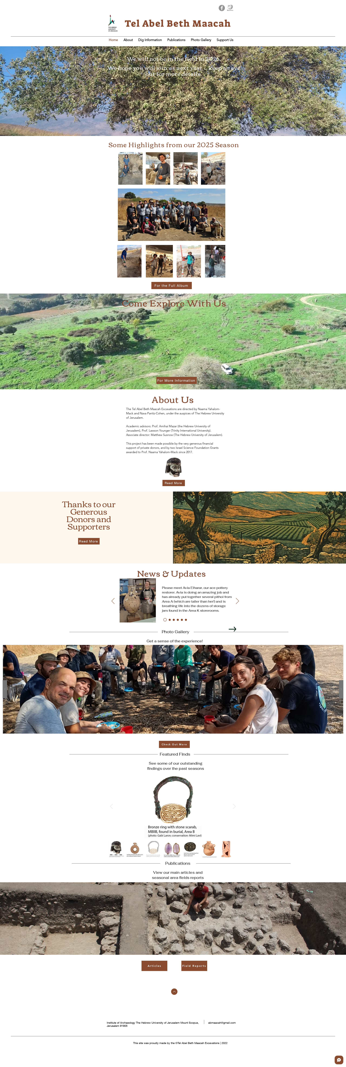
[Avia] (164, 620)
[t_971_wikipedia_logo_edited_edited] (230, 8)
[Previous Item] (111, 806)
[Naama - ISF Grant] (186, 620)
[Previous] (113, 601)
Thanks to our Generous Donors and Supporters (89, 515)
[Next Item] (234, 806)
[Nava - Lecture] (173, 619)
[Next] (237, 601)
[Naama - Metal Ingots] (182, 620)
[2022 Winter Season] (178, 620)
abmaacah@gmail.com (222, 1022)
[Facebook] (222, 8)
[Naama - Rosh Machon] (168, 620)
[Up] (174, 991)
